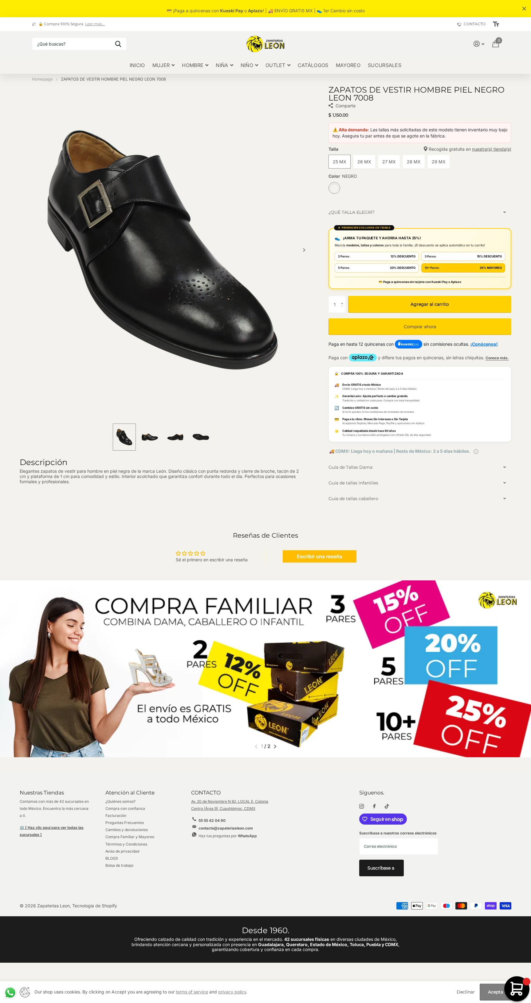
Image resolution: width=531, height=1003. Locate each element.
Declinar (466, 992)
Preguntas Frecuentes (124, 822)
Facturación (115, 815)
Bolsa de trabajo (119, 865)
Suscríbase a (381, 868)
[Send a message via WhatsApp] (10, 992)
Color (342, 176)
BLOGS (111, 858)
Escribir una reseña (319, 556)
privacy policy (232, 991)
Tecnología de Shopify (94, 905)
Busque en (118, 44)
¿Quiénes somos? (120, 801)
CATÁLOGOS (313, 65)
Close (524, 8)
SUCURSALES (384, 65)
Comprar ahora (420, 326)
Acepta (495, 992)
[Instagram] (361, 806)
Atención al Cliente (130, 793)
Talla (419, 149)
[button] (304, 250)
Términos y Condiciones (126, 844)
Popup (476, 451)
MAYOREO (348, 65)
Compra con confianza (125, 808)
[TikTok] (387, 806)
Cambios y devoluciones (126, 829)
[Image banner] (265, 668)
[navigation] (124, 437)
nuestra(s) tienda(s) (491, 149)
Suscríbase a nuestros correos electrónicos (398, 833)
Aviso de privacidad (122, 851)
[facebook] (374, 806)
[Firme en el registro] (479, 44)
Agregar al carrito (430, 304)
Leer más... (95, 24)
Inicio (137, 65)
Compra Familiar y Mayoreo (129, 836)
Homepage (42, 79)
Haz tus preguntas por (228, 836)
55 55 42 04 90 (212, 820)
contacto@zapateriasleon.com (226, 828)
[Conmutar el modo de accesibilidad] (496, 24)
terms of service (192, 991)
